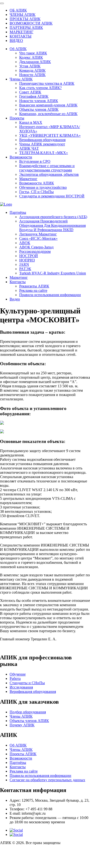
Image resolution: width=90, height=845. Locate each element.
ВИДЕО (16, 41)
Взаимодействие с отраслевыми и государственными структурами (47, 168)
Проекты (17, 118)
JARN (24, 264)
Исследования (21, 687)
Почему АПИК (22, 725)
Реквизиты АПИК (34, 286)
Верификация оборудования (42, 140)
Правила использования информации (50, 295)
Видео (15, 299)
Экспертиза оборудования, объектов (49, 174)
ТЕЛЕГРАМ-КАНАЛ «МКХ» (43, 153)
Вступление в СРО (34, 161)
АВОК (24, 243)
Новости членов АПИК (38, 101)
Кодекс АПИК (31, 57)
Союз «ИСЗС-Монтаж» (38, 238)
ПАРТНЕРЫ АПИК (26, 28)
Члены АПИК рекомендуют (42, 144)
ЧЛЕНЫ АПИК (23, 15)
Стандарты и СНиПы (27, 683)
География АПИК (33, 96)
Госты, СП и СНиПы (36, 192)
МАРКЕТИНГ (21, 32)
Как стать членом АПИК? (40, 88)
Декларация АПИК (35, 62)
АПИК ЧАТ (29, 148)
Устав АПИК (30, 66)
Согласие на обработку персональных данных (47, 780)
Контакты (18, 282)
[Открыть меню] (2, 3)
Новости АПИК (32, 75)
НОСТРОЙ (28, 256)
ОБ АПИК (18, 10)
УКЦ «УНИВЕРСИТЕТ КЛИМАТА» (50, 135)
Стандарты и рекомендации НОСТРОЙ (51, 196)
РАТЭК (25, 269)
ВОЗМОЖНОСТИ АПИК (31, 23)
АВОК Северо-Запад (36, 247)
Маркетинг (28, 179)
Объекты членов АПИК (39, 109)
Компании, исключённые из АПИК (48, 114)
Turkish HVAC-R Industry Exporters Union (52, 273)
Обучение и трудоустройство (43, 187)
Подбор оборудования (28, 712)
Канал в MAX (30, 122)
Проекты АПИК (23, 754)
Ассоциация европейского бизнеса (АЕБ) (53, 217)
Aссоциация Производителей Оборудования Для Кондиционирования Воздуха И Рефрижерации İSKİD (52, 225)
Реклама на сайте (33, 290)
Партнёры (18, 212)
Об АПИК (18, 49)
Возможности (21, 157)
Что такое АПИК (33, 53)
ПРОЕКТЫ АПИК (25, 19)
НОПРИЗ (27, 260)
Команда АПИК (32, 70)
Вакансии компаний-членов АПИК (48, 105)
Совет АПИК (30, 92)
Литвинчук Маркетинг (38, 234)
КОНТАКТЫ (20, 36)
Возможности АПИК (36, 183)
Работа (15, 678)
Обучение (18, 674)
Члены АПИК (21, 79)
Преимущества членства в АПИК (46, 83)
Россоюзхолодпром (35, 251)
